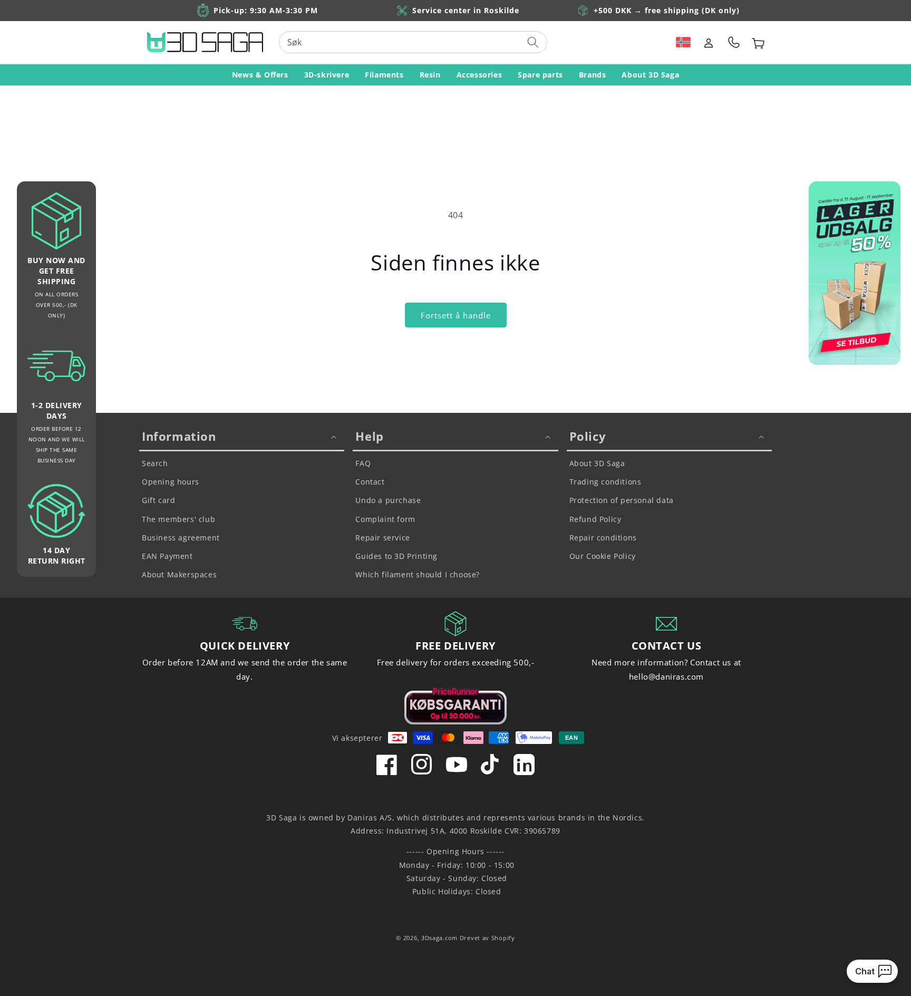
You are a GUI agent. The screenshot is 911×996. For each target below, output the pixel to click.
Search (155, 463)
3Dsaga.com (439, 938)
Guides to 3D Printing (396, 556)
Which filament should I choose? (417, 574)
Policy (587, 436)
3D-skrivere (327, 75)
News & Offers (260, 75)
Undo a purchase (388, 500)
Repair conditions (603, 538)
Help (369, 436)
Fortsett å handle (456, 315)
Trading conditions (605, 482)
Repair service (382, 538)
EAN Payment (167, 556)
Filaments (384, 75)
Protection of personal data (621, 500)
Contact (369, 482)
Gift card (158, 500)
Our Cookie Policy (602, 556)
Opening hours (170, 482)
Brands (592, 75)
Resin (430, 75)
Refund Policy (595, 519)
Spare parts (540, 75)
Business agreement (181, 538)
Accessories (479, 75)
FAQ (363, 463)
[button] (683, 42)
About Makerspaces (179, 574)
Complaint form (385, 519)
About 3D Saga (650, 75)
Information (179, 436)
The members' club (178, 519)
